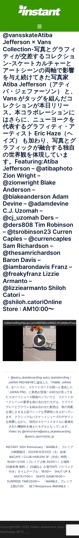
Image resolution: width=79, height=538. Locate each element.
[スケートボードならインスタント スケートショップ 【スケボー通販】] (39, 11)
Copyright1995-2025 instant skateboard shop (32, 527)
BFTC (20, 532)
